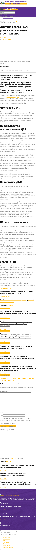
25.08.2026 (3, 317)
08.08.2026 (3, 373)
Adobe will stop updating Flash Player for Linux (17, 516)
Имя (1, 409)
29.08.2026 (3, 470)
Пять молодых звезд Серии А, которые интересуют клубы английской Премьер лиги (18, 483)
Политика (6, 540)
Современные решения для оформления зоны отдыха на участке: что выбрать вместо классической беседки (18, 368)
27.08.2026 (3, 487)
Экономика (6, 545)
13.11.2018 (3, 509)
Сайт (1, 415)
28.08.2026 (3, 479)
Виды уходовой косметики (10, 506)
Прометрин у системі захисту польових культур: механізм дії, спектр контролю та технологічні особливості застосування (16, 85)
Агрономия (6, 539)
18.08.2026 (3, 341)
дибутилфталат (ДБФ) (12, 97)
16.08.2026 (3, 351)
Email (2, 412)
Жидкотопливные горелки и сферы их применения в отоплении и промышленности (18, 71)
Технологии (7, 544)
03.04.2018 (3, 519)
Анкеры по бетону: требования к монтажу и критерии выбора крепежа (17, 466)
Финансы (6, 542)
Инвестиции (7, 537)
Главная (2, 22)
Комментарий (4, 391)
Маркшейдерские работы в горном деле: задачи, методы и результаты (16, 91)
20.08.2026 (3, 329)
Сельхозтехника (8, 18)
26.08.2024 (3, 38)
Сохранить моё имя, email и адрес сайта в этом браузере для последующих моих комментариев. (15, 419)
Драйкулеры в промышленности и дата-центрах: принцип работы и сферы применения (16, 77)
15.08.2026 (3, 361)
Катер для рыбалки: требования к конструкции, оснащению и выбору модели (17, 357)
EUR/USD (13, 458)
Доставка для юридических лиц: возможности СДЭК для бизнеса (13, 475)
